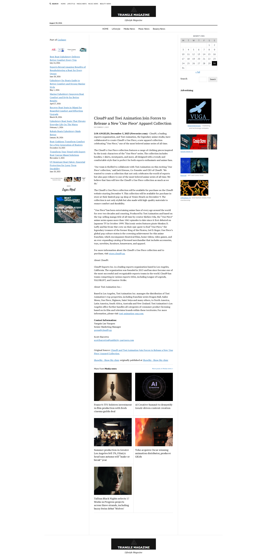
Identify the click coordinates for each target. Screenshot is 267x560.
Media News (82, 4)
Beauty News (105, 4)
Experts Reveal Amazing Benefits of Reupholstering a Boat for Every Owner (68, 70)
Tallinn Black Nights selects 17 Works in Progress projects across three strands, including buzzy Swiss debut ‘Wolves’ (111, 503)
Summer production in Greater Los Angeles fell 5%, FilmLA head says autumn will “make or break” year (112, 455)
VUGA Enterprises (194, 126)
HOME (63, 4)
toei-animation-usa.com (131, 313)
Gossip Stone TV (187, 151)
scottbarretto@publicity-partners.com (114, 340)
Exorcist (183, 175)
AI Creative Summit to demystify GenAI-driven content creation (153, 406)
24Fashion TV (186, 198)
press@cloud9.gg (103, 330)
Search (184, 78)
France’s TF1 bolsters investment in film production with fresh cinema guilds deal (113, 408)
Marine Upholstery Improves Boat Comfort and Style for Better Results (67, 97)
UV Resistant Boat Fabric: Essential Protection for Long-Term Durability (67, 165)
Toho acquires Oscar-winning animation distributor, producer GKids (153, 453)
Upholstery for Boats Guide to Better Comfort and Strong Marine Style (67, 84)
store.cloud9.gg (117, 253)
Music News (93, 4)
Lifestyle (71, 4)
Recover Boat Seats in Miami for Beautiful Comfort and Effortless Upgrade (66, 111)
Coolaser (61, 39)
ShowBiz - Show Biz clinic (106, 360)
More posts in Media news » (162, 369)
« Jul (198, 71)
